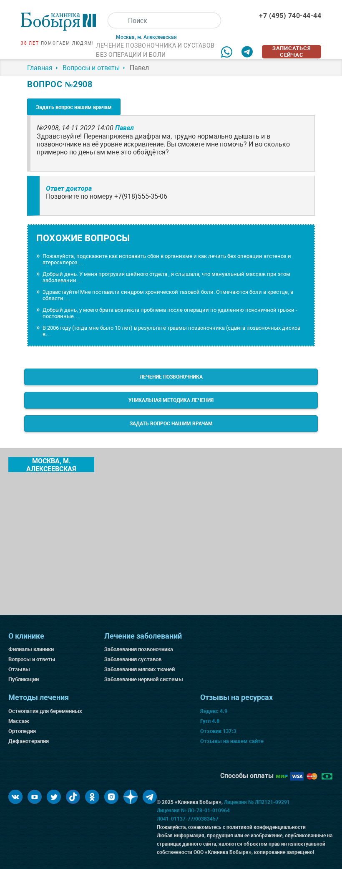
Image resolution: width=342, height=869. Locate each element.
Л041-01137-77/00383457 (188, 819)
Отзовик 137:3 (218, 731)
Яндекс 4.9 (213, 711)
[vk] (15, 797)
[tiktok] (73, 797)
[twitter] (54, 797)
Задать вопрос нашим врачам (74, 107)
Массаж (18, 721)
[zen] (130, 797)
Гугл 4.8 (209, 721)
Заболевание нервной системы (143, 679)
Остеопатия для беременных (45, 711)
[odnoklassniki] (92, 797)
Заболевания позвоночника (138, 649)
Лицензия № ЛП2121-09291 (257, 802)
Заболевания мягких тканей (139, 669)
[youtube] (35, 797)
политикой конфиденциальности (266, 827)
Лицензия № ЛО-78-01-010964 (193, 810)
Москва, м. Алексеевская (51, 464)
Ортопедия (22, 731)
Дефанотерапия (28, 741)
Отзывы (19, 669)
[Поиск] (115, 20)
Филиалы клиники (31, 649)
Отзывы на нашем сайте (232, 741)
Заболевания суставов (132, 659)
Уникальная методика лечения (171, 400)
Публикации (23, 679)
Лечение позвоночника (171, 377)
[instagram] (111, 797)
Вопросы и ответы (31, 659)
